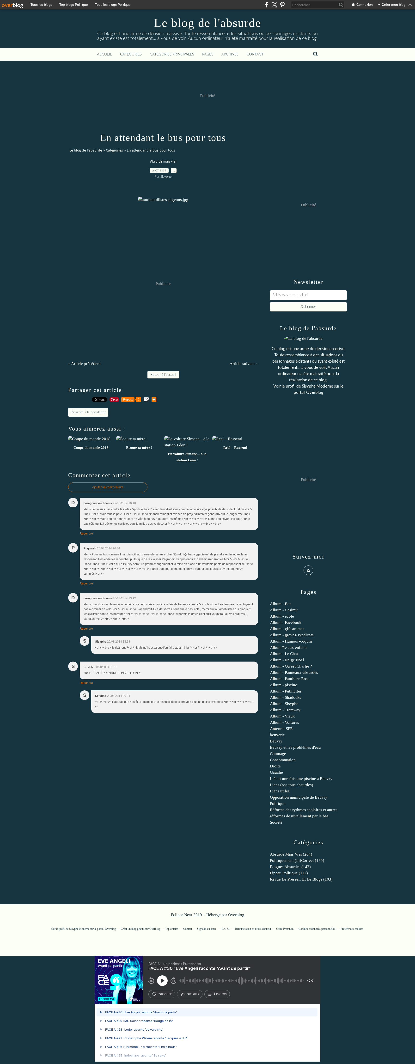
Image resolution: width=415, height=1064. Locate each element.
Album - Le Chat (284, 653)
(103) (301, 879)
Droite (275, 766)
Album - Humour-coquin (291, 641)
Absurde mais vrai (163, 161)
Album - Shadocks (285, 697)
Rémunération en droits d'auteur (253, 928)
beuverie (277, 735)
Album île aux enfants (288, 647)
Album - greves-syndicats (292, 635)
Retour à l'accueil (163, 375)
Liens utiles (280, 791)
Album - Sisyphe (284, 703)
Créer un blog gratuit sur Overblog (140, 928)
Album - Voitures (284, 722)
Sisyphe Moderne (317, 386)
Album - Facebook (285, 622)
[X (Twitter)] (274, 4)
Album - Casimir (284, 610)
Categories (114, 150)
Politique (277, 803)
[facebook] (266, 4)
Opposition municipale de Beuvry (298, 797)
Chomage (278, 753)
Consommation (283, 760)
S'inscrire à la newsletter (88, 412)
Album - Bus (280, 604)
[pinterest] (282, 4)
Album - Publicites (286, 691)
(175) (297, 860)
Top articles (171, 928)
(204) (291, 854)
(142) (290, 866)
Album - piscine (283, 685)
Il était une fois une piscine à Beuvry (301, 778)
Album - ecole (282, 616)
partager (192, 994)
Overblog (236, 914)
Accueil (104, 54)
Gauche (276, 772)
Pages (207, 54)
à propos (220, 994)
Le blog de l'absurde (207, 23)
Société (276, 822)
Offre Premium (284, 928)
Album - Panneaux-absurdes (294, 672)
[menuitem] (104, 54)
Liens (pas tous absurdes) (291, 785)
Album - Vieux (282, 716)
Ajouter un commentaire (107, 487)
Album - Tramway (285, 710)
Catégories (131, 54)
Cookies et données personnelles (317, 928)
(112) (289, 873)
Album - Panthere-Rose (290, 678)
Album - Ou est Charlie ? (291, 666)
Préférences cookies (352, 928)
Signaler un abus (207, 928)
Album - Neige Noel (287, 660)
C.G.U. (226, 928)
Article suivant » (244, 363)
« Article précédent (84, 363)
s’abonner (165, 994)
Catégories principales (172, 54)
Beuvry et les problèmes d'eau (295, 747)
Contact (255, 54)
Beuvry (276, 741)
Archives (229, 54)
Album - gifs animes (287, 628)
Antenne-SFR (281, 728)
